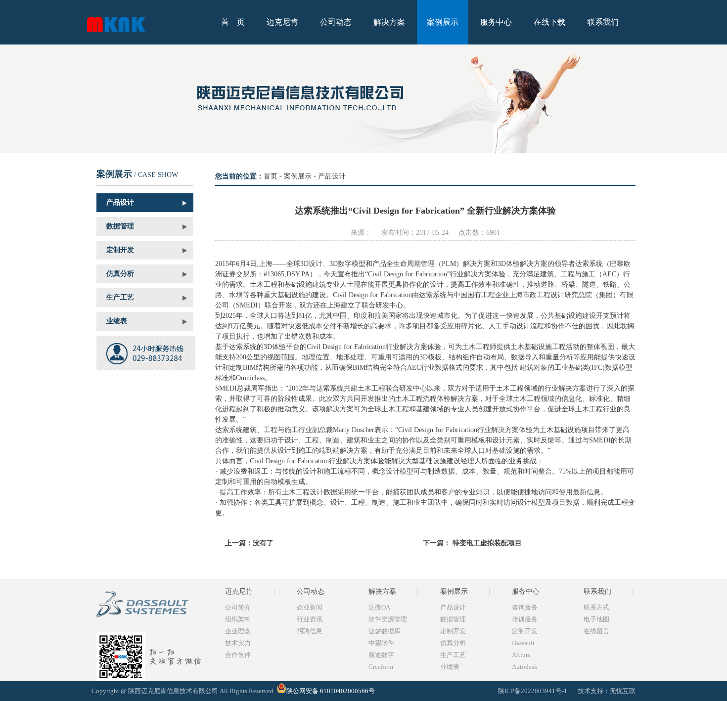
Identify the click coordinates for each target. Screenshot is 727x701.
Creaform (380, 666)
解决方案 (389, 22)
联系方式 (596, 607)
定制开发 (120, 250)
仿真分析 (120, 273)
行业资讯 (309, 619)
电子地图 (596, 619)
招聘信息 (309, 631)
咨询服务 (525, 607)
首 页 (233, 22)
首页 (270, 176)
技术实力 (238, 643)
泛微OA (379, 607)
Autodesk (525, 666)
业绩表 (116, 321)
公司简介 (238, 607)
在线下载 (549, 22)
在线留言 (596, 631)
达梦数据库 (384, 631)
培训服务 (525, 619)
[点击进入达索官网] (152, 622)
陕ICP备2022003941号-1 (533, 691)
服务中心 (496, 22)
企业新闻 (309, 607)
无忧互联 (623, 691)
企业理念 (238, 631)
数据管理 (120, 226)
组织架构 (238, 619)
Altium (521, 654)
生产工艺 (120, 297)
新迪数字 (381, 654)
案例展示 (442, 22)
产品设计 (120, 202)
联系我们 (603, 22)
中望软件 (381, 643)
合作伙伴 (238, 654)
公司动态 (336, 22)
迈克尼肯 (282, 22)
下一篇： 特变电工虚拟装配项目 (472, 543)
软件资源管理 (387, 619)
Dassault (523, 643)
